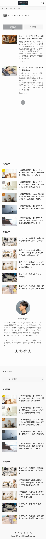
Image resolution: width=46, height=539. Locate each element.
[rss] (31, 533)
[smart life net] (23, 3)
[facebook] (16, 351)
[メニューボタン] (3, 3)
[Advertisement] (23, 135)
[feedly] (27, 533)
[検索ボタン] (43, 3)
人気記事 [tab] (33, 27)
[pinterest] (29, 351)
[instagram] (25, 351)
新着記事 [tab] (13, 27)
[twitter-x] (20, 351)
